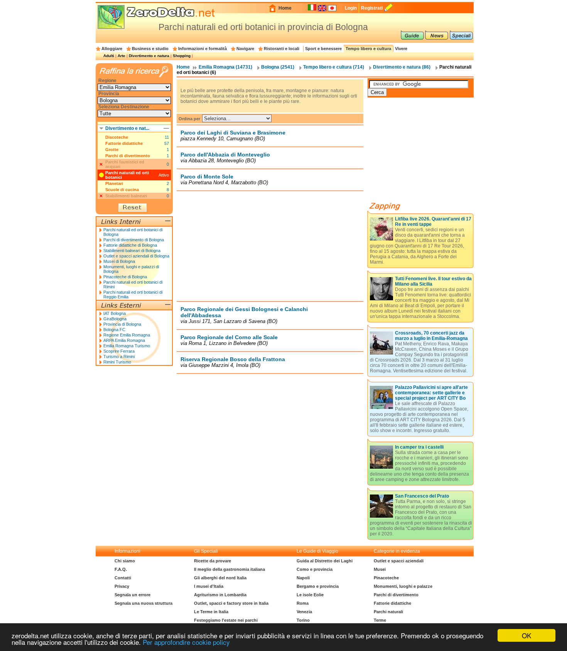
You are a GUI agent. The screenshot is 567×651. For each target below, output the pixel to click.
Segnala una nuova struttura (143, 603)
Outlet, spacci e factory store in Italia (231, 603)
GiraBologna (115, 318)
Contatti (123, 577)
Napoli (303, 577)
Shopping (182, 56)
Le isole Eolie (310, 594)
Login (351, 8)
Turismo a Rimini (119, 356)
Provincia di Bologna (122, 324)
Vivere (401, 48)
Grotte (111, 149)
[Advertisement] (270, 246)
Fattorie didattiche (124, 143)
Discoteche (116, 137)
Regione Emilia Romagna (126, 335)
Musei (380, 569)
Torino (303, 620)
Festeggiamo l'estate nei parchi (226, 620)
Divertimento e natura (149, 56)
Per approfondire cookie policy (186, 642)
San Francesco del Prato (422, 496)
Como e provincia (314, 569)
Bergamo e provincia (318, 586)
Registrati (372, 8)
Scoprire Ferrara (119, 351)
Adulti (108, 56)
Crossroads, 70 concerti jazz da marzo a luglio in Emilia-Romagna (431, 335)
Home (285, 8)
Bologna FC (114, 329)
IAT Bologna (114, 313)
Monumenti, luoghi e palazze (403, 586)
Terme (380, 620)
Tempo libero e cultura (368, 48)
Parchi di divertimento (127, 155)
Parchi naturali (388, 611)
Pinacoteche (386, 577)
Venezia (304, 611)
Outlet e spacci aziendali (399, 560)
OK (526, 635)
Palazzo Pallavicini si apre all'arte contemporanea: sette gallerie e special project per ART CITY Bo (431, 393)
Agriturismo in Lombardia (220, 594)
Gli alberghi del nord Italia (220, 577)
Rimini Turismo (117, 362)
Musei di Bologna (119, 261)
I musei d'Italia (208, 586)
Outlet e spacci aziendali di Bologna (136, 256)
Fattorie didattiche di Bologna (130, 245)
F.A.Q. (121, 569)
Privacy (122, 586)
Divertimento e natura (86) (401, 67)
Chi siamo (125, 560)
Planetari (114, 183)
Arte (121, 56)
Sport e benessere (323, 48)
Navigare (245, 48)
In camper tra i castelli (419, 447)
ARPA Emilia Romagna (124, 340)
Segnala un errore (132, 594)
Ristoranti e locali (281, 48)
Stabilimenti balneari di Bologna (131, 250)
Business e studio (150, 48)
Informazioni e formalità (202, 48)
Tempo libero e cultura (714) (333, 67)
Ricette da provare (212, 560)
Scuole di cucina (122, 189)
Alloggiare (111, 48)
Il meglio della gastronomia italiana (229, 569)
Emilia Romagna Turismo (126, 345)
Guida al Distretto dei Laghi (325, 560)
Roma (303, 603)
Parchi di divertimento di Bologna (133, 239)
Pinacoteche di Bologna (125, 276)
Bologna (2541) (277, 67)
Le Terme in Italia (211, 611)
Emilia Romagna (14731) (225, 67)
